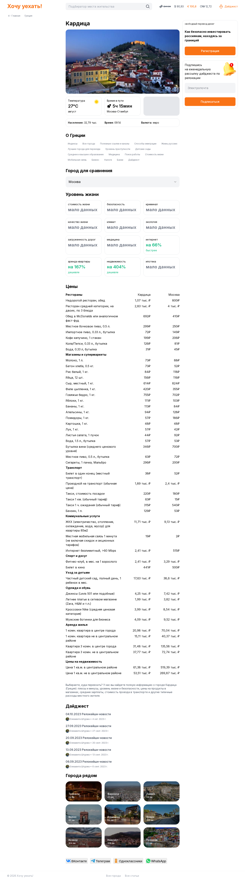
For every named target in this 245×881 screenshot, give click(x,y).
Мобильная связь (77, 159)
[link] (77, 861)
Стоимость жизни (154, 154)
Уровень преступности (117, 149)
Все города (89, 143)
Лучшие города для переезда (84, 149)
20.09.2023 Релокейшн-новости (89, 738)
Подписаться (210, 101)
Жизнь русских (169, 143)
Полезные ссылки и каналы (114, 143)
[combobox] (106, 6)
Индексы (72, 143)
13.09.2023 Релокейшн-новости (88, 749)
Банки (120, 159)
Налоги (108, 159)
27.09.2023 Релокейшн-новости (88, 726)
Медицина (114, 154)
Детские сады (143, 149)
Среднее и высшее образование (86, 154)
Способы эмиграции (145, 143)
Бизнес (95, 159)
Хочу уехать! (24, 6)
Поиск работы (132, 154)
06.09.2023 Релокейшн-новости (89, 761)
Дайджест (231, 6)
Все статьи (132, 875)
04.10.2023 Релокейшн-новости (88, 714)
